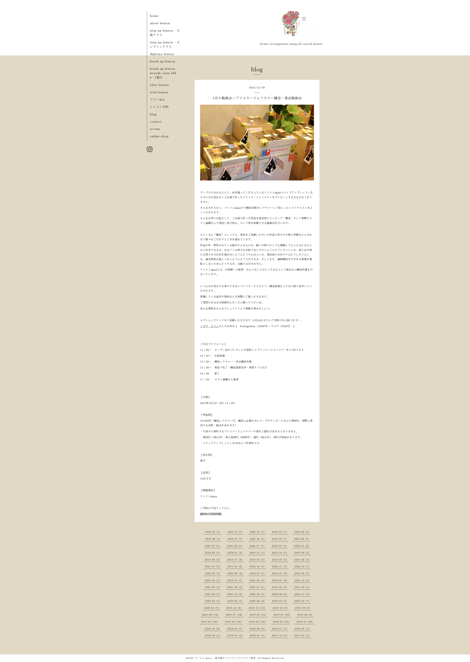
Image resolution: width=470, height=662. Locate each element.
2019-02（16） (234, 622)
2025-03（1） (213, 546)
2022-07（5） (258, 573)
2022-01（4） (280, 580)
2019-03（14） (210, 622)
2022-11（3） (280, 566)
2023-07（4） (235, 560)
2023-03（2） (213, 566)
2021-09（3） (213, 587)
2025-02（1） (235, 546)
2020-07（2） (302, 594)
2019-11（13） (258, 608)
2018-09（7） (235, 629)
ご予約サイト (211, 514)
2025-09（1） (302, 532)
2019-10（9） (281, 608)
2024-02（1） (213, 553)
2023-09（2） (302, 553)
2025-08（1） (213, 539)
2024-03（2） (302, 546)
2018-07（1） (280, 629)
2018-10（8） (213, 629)
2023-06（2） (258, 560)
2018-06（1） (302, 629)
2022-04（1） (213, 580)
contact (156, 121)
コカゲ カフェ (209, 326)
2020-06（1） (213, 601)
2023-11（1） (258, 553)
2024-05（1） (280, 546)
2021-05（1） (302, 587)
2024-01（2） (235, 553)
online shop (159, 136)
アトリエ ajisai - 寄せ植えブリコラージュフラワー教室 (225, 658)
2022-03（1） (235, 580)
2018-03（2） (235, 635)
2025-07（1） (236, 539)
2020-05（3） (235, 601)
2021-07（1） (258, 587)
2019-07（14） (235, 615)
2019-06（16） (258, 615)
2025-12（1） (236, 532)
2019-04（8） (305, 615)
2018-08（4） (258, 629)
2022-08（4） (235, 573)
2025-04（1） (302, 539)
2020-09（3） (258, 594)
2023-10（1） (280, 553)
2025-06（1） (258, 539)
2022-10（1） (302, 566)
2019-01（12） (258, 622)
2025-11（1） (258, 532)
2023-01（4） (235, 566)
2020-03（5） (280, 601)
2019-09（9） (303, 608)
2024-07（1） (258, 546)
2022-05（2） (302, 573)
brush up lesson (162, 61)
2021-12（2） (302, 580)
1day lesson (159, 85)
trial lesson (159, 92)
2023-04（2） (302, 560)
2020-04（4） (258, 601)
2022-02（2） (258, 580)
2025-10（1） (280, 532)
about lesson (160, 23)
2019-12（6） (234, 608)
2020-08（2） (280, 594)
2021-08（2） (235, 587)
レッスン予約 (159, 107)
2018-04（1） (213, 635)
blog (153, 114)
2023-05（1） (280, 560)
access (155, 129)
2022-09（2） (213, 573)
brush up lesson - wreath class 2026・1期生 (164, 73)
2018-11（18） (305, 622)
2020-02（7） (302, 601)
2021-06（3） (280, 587)
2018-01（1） (258, 635)
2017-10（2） (280, 635)
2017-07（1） (302, 635)
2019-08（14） (211, 615)
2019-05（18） (282, 615)
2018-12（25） (281, 622)
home (154, 16)
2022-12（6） (258, 566)
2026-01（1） (213, 532)
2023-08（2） (213, 560)
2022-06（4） (280, 573)
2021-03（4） (235, 594)
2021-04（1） (213, 594)
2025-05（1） (280, 539)
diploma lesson (162, 54)
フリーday (157, 99)
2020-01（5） (212, 608)
